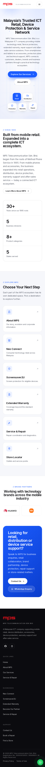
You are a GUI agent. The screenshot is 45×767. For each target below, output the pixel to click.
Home (5, 662)
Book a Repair (9, 735)
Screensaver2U (9, 699)
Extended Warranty (11, 704)
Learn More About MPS (16, 191)
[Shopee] (12, 646)
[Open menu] (39, 4)
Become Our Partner (11, 709)
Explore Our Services (21, 74)
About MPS (22, 82)
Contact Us (16, 581)
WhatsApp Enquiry (23, 589)
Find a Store (8, 741)
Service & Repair (10, 677)
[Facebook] (5, 646)
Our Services (8, 672)
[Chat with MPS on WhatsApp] (40, 762)
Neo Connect (8, 694)
